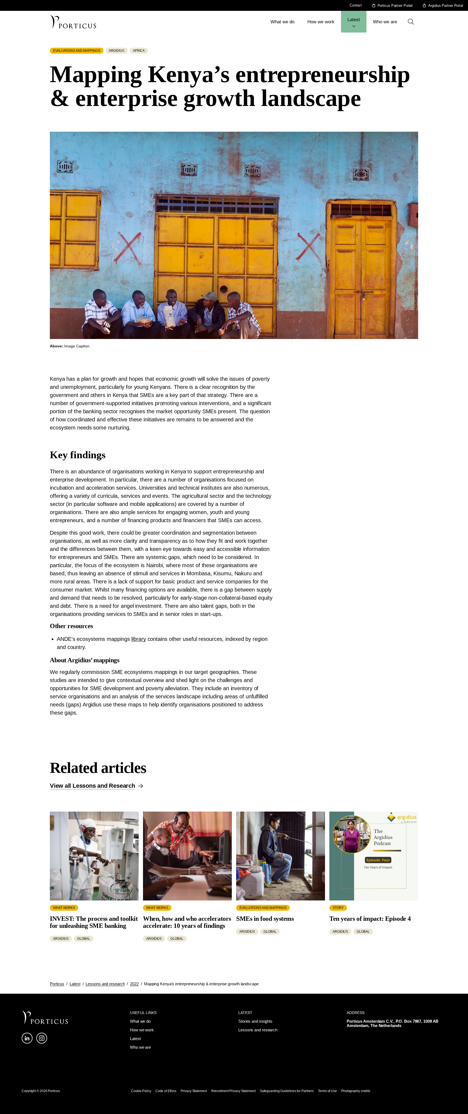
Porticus (57, 983)
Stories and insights (255, 1021)
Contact (356, 5)
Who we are (385, 21)
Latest (353, 19)
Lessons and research (105, 983)
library (138, 639)
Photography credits (355, 1091)
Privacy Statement (194, 1091)
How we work (320, 21)
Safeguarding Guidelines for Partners (287, 1091)
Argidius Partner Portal (445, 6)
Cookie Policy (141, 1091)
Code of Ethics (166, 1091)
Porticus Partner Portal (395, 6)
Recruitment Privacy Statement (233, 1091)
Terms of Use (327, 1091)
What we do (282, 21)
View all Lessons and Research (92, 786)
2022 (134, 983)
